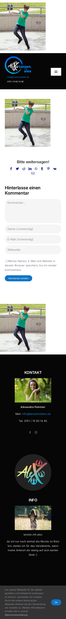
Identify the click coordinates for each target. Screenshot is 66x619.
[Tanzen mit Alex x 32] (33, 507)
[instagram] (36, 432)
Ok (56, 602)
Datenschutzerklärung (16, 615)
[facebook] (30, 432)
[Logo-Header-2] (23, 57)
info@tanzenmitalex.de (18, 77)
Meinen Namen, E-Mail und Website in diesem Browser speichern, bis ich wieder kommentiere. (31, 265)
